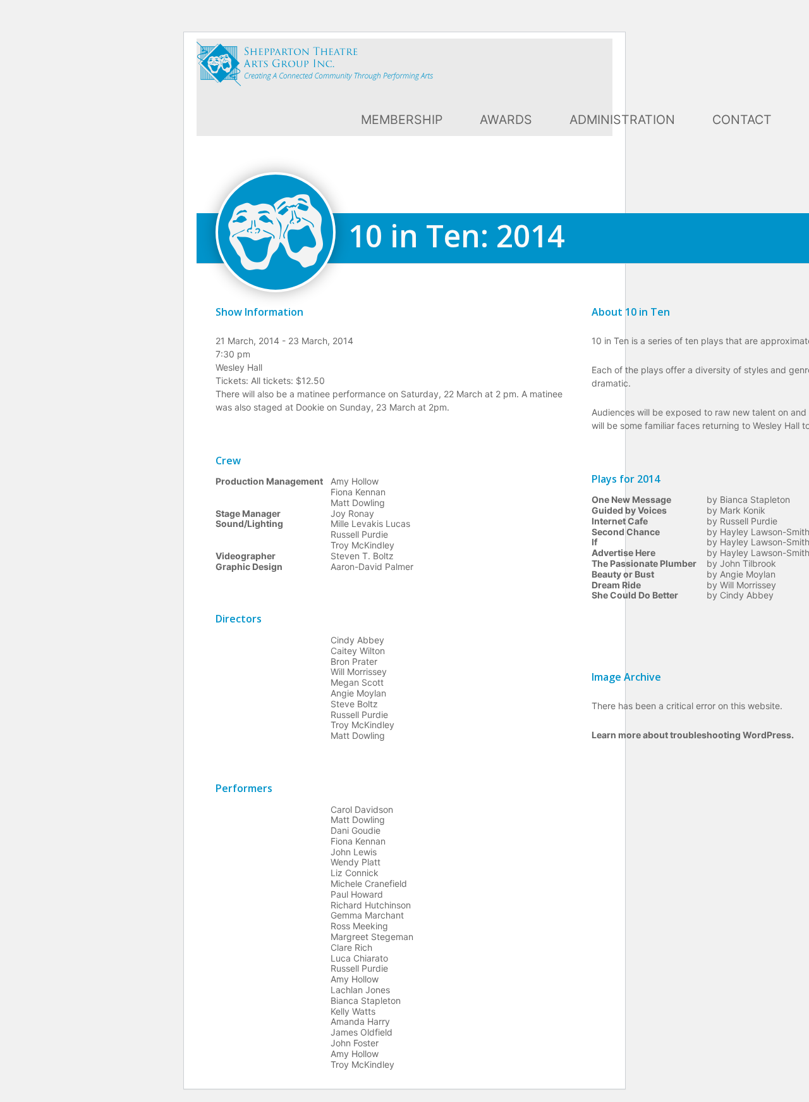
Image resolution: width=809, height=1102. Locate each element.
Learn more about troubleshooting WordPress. (693, 734)
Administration (622, 119)
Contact (742, 119)
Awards (506, 119)
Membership (401, 119)
